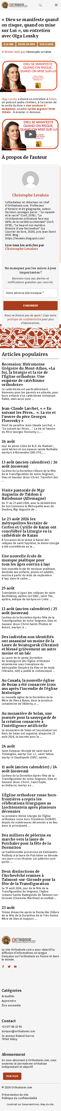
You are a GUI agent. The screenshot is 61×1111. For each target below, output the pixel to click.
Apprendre (9, 1000)
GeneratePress (30, 1104)
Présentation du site (15, 1094)
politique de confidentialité (24, 319)
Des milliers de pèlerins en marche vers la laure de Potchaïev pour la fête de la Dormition (26, 841)
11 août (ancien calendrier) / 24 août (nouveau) (29, 769)
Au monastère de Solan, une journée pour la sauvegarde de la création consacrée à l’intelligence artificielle (29, 719)
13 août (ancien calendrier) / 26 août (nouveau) (29, 464)
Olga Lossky (9, 99)
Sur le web (46, 44)
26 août (8, 441)
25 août (8, 588)
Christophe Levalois (30, 195)
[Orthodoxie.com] (14, 5)
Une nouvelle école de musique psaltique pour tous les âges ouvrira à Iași (26, 560)
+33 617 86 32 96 (12, 1026)
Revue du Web (26, 44)
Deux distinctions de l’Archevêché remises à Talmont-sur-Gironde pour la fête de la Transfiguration (28, 877)
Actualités (8, 996)
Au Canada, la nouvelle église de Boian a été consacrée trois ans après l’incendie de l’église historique (30, 686)
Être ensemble (11, 1005)
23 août (8, 908)
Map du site (47, 1104)
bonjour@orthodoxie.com (18, 1031)
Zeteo (52, 99)
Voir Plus (12, 1076)
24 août (8, 746)
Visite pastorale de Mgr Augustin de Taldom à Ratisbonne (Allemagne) (24, 494)
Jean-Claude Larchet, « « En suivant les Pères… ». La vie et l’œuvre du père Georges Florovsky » (29, 414)
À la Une (9, 44)
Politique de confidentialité (19, 1098)
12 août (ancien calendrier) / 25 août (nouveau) (29, 611)
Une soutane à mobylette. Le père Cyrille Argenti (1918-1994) (29, 109)
